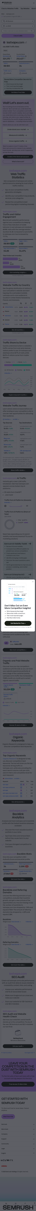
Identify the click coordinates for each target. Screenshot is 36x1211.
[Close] (33, 581)
